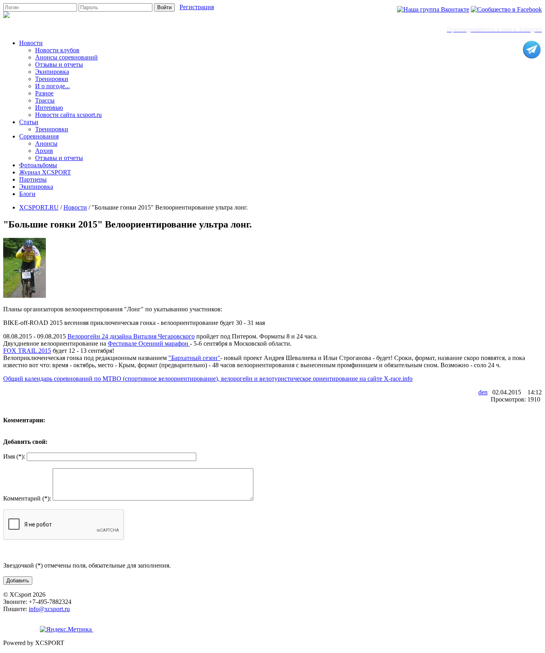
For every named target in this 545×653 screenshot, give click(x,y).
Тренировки (51, 78)
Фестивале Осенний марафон (149, 343)
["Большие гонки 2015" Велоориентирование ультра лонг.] (24, 295)
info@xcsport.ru (49, 609)
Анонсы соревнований (66, 57)
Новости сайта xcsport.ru (68, 114)
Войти (164, 7)
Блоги (27, 193)
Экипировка (52, 71)
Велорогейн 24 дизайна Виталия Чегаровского (131, 336)
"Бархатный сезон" (194, 357)
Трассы (45, 100)
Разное (44, 93)
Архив (44, 150)
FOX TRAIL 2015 (27, 350)
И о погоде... (52, 86)
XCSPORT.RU (39, 207)
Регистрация (197, 7)
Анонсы (46, 143)
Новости (31, 43)
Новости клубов (57, 50)
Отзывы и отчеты (59, 64)
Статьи (28, 122)
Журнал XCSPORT (45, 172)
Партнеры (33, 179)
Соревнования (39, 136)
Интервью (49, 107)
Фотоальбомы (38, 165)
